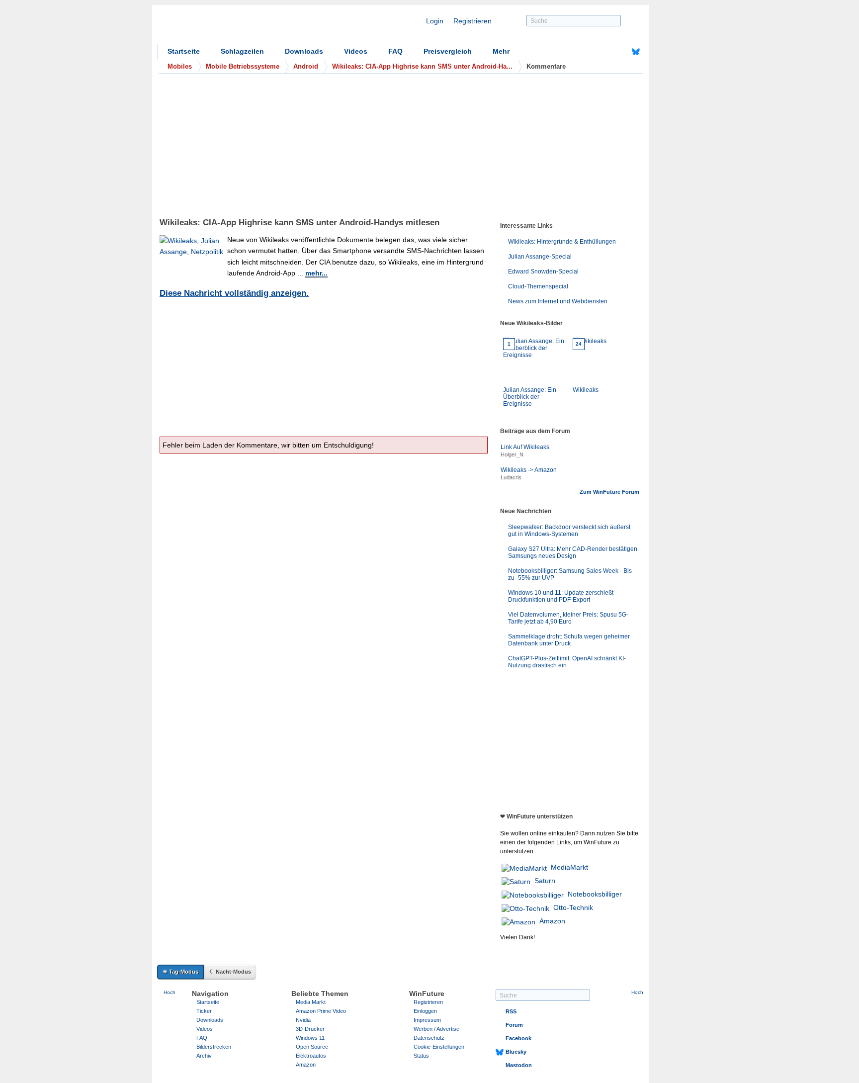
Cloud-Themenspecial (538, 286)
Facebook (518, 1038)
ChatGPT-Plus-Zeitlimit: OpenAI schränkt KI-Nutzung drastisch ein (567, 662)
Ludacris (511, 477)
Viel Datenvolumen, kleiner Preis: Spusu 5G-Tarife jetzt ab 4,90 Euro (568, 618)
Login (434, 21)
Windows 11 (310, 1038)
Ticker (204, 1011)
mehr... (316, 273)
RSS (511, 1011)
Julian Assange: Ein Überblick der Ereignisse (529, 374)
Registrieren (472, 21)
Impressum (427, 1020)
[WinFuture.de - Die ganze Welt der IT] (241, 27)
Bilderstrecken (213, 1047)
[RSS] (604, 51)
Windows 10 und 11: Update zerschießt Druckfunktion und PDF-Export (560, 596)
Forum (514, 1025)
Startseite (184, 51)
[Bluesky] (636, 52)
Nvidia (303, 1020)
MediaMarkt (569, 867)
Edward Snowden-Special (543, 271)
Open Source (312, 1047)
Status (421, 1056)
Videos (355, 51)
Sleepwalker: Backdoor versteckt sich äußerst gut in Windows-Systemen (569, 531)
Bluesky (516, 1052)
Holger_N (512, 454)
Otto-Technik (573, 907)
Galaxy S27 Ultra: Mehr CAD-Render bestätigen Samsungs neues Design (572, 552)
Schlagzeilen (242, 51)
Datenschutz (429, 1038)
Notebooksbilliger (595, 894)
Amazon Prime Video (321, 1011)
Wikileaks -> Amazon (529, 469)
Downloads (304, 51)
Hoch (169, 992)
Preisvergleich (448, 51)
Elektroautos (311, 1056)
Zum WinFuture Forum (609, 492)
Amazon (552, 921)
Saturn (544, 881)
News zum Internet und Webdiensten (557, 301)
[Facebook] (620, 51)
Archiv (204, 1056)
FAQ (395, 51)
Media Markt (311, 1002)
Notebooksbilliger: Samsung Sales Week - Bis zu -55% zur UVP (570, 574)
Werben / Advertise (436, 1029)
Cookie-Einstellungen (439, 1047)
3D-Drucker (310, 1029)
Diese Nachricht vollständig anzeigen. (234, 293)
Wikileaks (586, 367)
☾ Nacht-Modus (230, 972)
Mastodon (519, 1065)
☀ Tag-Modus (180, 972)
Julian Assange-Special (540, 256)
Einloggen (425, 1011)
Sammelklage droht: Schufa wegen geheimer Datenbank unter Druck (569, 640)
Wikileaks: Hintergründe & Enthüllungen (562, 241)
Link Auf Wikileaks (525, 447)
